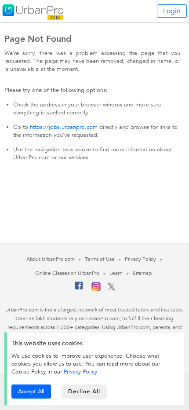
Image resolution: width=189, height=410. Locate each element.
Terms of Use (100, 259)
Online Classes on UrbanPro (67, 273)
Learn (116, 273)
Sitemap (142, 273)
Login (172, 11)
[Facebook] (79, 289)
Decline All (84, 391)
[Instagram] (96, 289)
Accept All (31, 391)
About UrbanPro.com (50, 259)
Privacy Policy (80, 372)
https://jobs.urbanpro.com (64, 127)
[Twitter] (111, 288)
